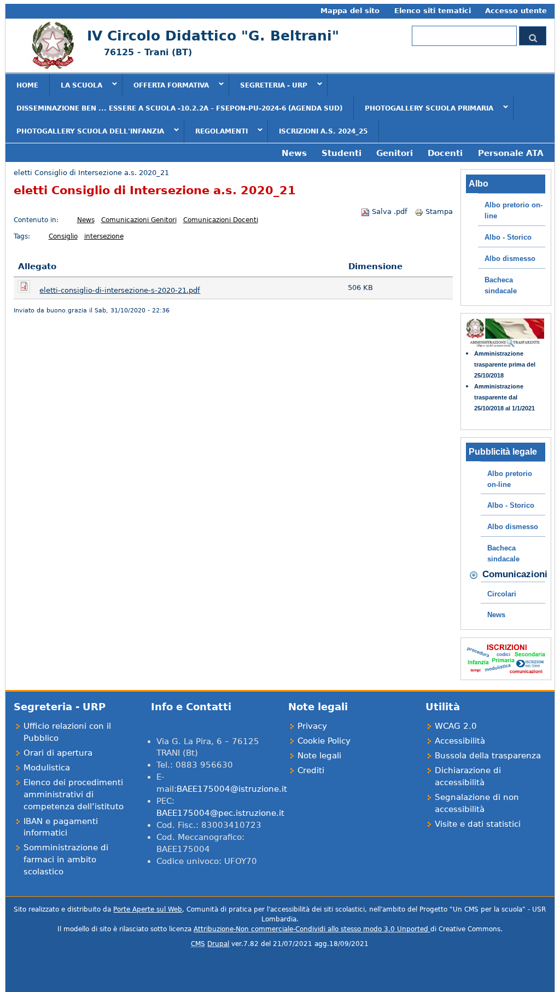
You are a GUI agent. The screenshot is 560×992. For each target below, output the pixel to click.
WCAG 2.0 (456, 725)
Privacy (312, 725)
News (294, 153)
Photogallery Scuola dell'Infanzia (84, 130)
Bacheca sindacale (501, 285)
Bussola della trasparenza (488, 755)
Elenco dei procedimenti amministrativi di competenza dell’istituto (74, 794)
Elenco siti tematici (432, 11)
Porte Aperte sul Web (147, 909)
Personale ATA (511, 153)
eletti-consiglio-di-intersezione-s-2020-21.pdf (119, 290)
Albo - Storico (508, 237)
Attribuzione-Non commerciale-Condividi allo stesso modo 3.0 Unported (312, 929)
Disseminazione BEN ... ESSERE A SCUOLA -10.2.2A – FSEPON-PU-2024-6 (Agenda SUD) (179, 108)
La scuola (76, 84)
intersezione (104, 236)
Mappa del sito (350, 11)
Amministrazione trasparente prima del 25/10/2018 (504, 364)
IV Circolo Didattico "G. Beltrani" (213, 36)
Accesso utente (516, 11)
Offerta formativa (165, 84)
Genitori (394, 153)
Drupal (218, 944)
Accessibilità (460, 740)
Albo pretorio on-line (513, 210)
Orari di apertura (58, 752)
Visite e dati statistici (478, 823)
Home (27, 85)
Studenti (341, 153)
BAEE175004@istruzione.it (232, 788)
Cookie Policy (324, 740)
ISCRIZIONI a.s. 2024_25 (323, 131)
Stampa (439, 211)
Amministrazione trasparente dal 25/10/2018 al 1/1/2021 (504, 397)
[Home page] (52, 67)
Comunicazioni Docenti (220, 220)
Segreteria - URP (268, 84)
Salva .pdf (389, 211)
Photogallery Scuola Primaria (423, 107)
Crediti (311, 770)
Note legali (319, 755)
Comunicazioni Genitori (139, 220)
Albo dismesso (510, 258)
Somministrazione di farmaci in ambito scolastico (66, 859)
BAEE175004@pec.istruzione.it (220, 812)
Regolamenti (216, 130)
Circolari (501, 594)
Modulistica (47, 767)
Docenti (445, 153)
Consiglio (63, 236)
